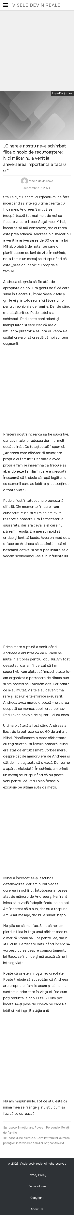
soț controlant (54, 1143)
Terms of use (37, 1186)
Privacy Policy (37, 1175)
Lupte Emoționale (62, 93)
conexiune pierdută (22, 1138)
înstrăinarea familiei (29, 1143)
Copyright (37, 1198)
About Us (37, 1209)
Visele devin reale (36, 5)
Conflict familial (47, 1138)
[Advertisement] (37, 49)
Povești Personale (47, 1128)
